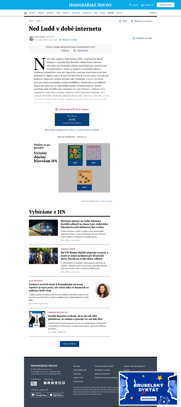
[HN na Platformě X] (45, 383)
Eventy (126, 370)
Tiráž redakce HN (79, 370)
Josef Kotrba (40, 37)
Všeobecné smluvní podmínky (106, 378)
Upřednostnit (82, 50)
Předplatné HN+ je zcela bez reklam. (100, 201)
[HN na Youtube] (63, 383)
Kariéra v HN (78, 378)
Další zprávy (69, 344)
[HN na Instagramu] (52, 383)
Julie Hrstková (36, 281)
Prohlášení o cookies (102, 370)
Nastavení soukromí (102, 374)
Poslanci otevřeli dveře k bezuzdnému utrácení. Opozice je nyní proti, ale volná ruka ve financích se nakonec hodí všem (59, 287)
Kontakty (76, 366)
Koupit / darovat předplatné (134, 366)
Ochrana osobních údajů (104, 366)
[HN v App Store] (56, 394)
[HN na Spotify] (60, 383)
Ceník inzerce (78, 381)
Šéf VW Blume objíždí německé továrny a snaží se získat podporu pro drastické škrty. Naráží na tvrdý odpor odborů (84, 256)
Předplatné (165, 5)
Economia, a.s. (46, 369)
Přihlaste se (82, 137)
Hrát (75, 163)
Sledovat (65, 50)
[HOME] (25, 13)
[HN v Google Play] (39, 394)
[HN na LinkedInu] (56, 383)
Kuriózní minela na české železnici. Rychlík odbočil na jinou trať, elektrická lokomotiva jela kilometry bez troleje (84, 224)
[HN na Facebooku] (49, 383)
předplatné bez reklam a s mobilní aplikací (73, 130)
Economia (77, 374)
